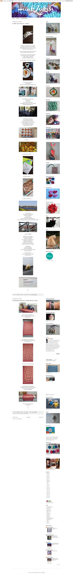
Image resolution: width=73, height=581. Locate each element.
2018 (48, 488)
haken (27, 413)
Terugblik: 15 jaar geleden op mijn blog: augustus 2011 (55, 559)
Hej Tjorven (49, 542)
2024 (48, 474)
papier (48, 514)
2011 (48, 497)
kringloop (48, 513)
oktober (48, 481)
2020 (48, 480)
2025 (48, 473)
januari (48, 485)
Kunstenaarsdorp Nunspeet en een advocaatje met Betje (55, 536)
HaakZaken (51, 338)
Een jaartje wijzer (54, 550)
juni (47, 482)
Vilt (47, 521)
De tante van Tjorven (50, 534)
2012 (48, 496)
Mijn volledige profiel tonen (50, 350)
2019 (48, 487)
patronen (18, 18)
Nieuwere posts (15, 417)
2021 (48, 478)
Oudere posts (41, 417)
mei (47, 484)
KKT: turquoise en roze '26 (54, 528)
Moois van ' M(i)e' (50, 557)
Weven (48, 523)
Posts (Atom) (19, 418)
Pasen (48, 516)
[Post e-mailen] (30, 294)
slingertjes (48, 519)
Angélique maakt (50, 549)
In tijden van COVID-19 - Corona (20, 23)
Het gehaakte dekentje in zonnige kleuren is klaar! (25, 300)
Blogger (43, 572)
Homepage (28, 417)
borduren (48, 508)
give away (48, 510)
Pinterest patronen (50, 518)
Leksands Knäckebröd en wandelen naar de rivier (55, 544)
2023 (48, 476)
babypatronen (49, 506)
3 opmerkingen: (26, 294)
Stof (47, 520)
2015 (48, 492)
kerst (47, 512)
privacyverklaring (24, 18)
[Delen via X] (34, 294)
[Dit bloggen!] (33, 294)
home (14, 18)
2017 (48, 489)
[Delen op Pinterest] (36, 294)
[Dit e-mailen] (31, 294)
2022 (48, 477)
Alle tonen (58, 564)
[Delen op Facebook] (35, 294)
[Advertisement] (53, 280)
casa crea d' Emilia (50, 527)
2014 (48, 493)
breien (48, 509)
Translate (53, 360)
